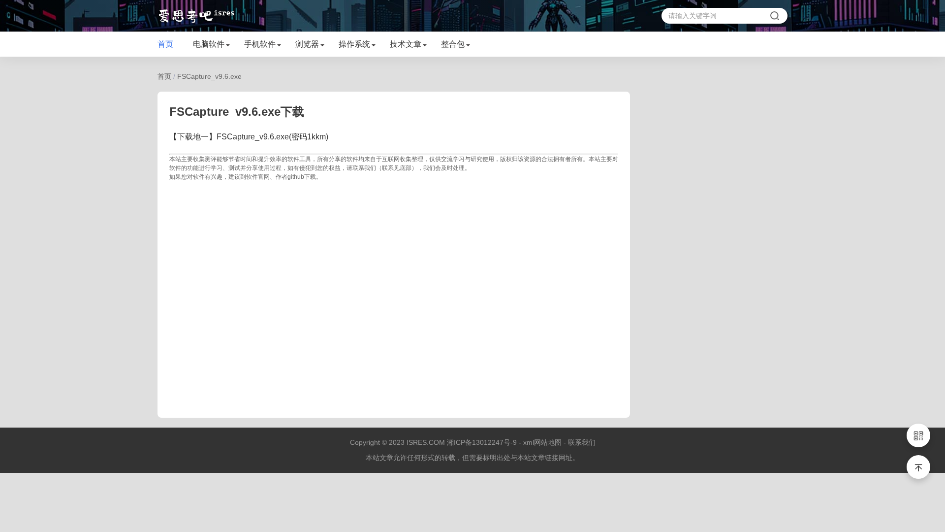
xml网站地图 (542, 442)
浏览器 (307, 44)
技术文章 (405, 44)
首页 (165, 44)
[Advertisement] (393, 293)
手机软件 (260, 44)
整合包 (453, 44)
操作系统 (354, 44)
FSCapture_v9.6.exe (209, 76)
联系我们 (582, 442)
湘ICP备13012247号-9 (482, 442)
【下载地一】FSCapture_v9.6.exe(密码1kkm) (248, 137)
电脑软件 (208, 44)
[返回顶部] (918, 467)
